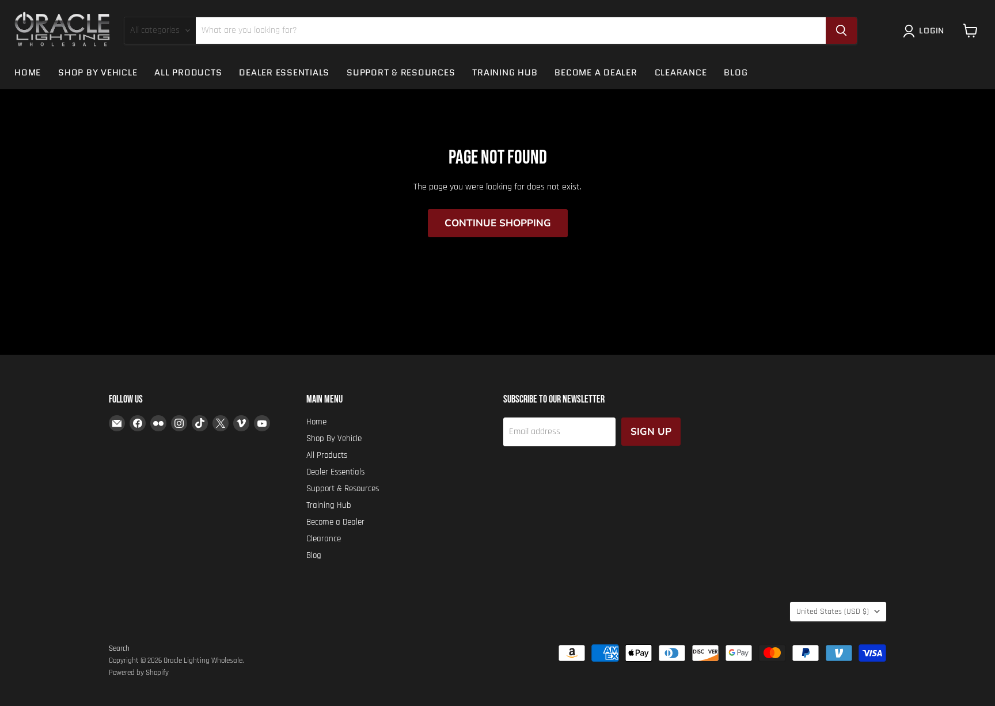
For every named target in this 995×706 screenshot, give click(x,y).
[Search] (841, 30)
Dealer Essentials (284, 72)
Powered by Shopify (139, 672)
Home (27, 72)
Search (119, 648)
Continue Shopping (498, 223)
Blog (735, 72)
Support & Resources (401, 72)
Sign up (651, 431)
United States (832, 611)
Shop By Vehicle (97, 72)
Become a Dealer (596, 72)
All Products (188, 72)
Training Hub (504, 72)
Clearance (681, 72)
